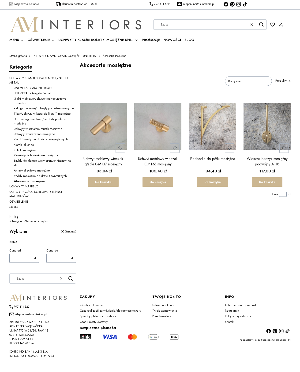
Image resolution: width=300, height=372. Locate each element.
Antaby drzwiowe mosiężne (32, 170)
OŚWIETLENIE (18, 201)
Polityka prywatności (238, 316)
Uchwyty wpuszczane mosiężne (34, 134)
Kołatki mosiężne (25, 150)
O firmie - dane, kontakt (240, 305)
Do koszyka (103, 182)
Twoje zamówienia (164, 310)
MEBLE (13, 206)
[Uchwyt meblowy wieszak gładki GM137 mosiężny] (103, 127)
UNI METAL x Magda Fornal (32, 93)
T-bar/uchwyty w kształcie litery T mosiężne (42, 113)
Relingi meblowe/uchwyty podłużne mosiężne (44, 108)
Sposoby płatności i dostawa (98, 316)
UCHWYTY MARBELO (23, 186)
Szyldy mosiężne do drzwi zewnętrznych (40, 176)
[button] (261, 25)
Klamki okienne (24, 144)
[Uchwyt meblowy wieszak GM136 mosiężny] (157, 127)
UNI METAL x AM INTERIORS (33, 88)
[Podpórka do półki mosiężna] (212, 127)
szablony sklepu (251, 340)
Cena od (15, 250)
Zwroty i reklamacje (92, 305)
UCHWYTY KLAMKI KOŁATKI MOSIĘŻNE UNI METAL (65, 56)
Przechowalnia (161, 316)
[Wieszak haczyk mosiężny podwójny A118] (267, 127)
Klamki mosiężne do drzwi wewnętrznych (41, 139)
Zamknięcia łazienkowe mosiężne (36, 155)
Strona (274, 194)
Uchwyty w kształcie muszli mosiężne (38, 129)
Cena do (52, 250)
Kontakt (229, 322)
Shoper (283, 340)
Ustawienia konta (163, 305)
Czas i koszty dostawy (94, 322)
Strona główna (18, 56)
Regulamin (232, 310)
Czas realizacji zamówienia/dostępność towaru (110, 310)
